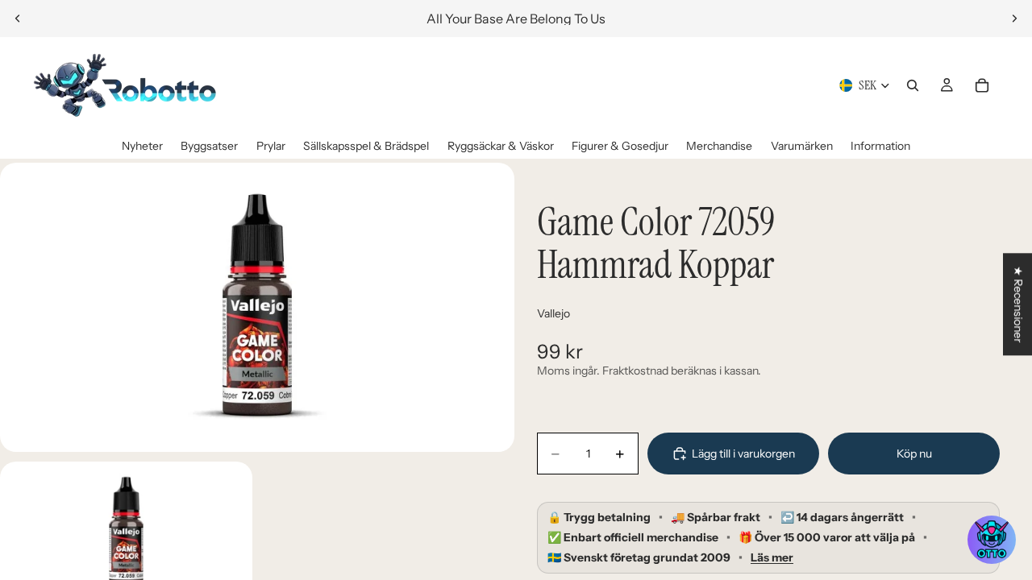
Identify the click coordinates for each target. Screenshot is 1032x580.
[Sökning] (912, 85)
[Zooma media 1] (257, 307)
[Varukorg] (982, 85)
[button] (992, 540)
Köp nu (914, 453)
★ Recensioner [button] (1018, 304)
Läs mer (772, 558)
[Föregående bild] (17, 18)
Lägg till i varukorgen (743, 453)
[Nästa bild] (1014, 18)
